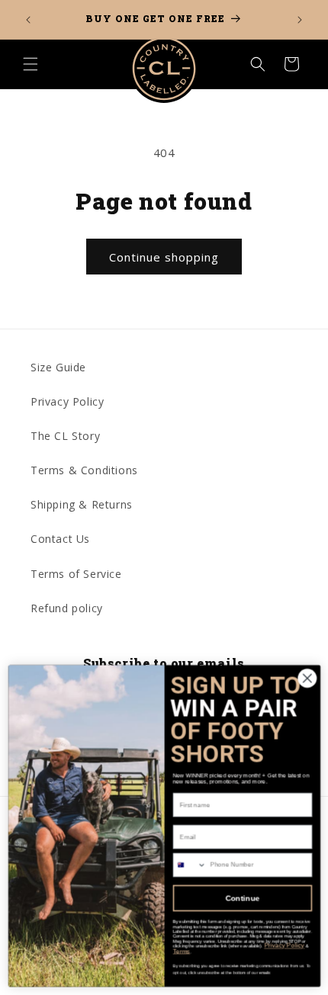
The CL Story (65, 435)
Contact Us (60, 538)
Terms (181, 951)
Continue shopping (164, 257)
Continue (242, 899)
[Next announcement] (300, 20)
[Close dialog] (307, 678)
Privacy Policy (67, 401)
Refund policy (67, 608)
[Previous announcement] (28, 20)
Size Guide (58, 367)
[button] (30, 64)
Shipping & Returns (82, 504)
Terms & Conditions (84, 470)
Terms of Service (76, 574)
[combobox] (189, 865)
